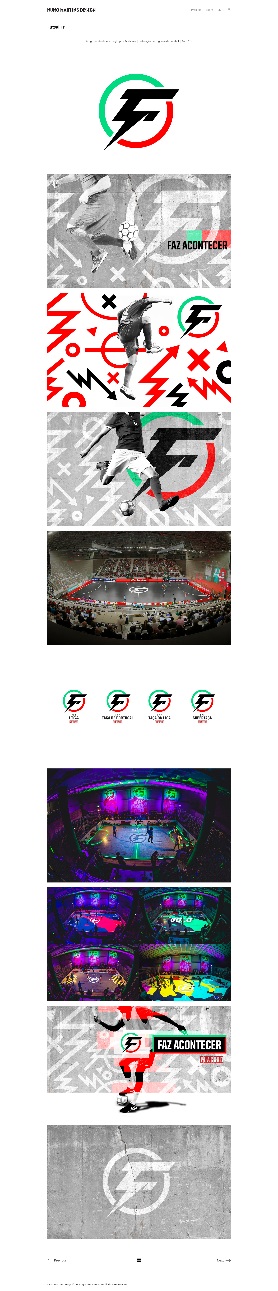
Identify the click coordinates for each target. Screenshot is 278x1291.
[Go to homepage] (71, 10)
